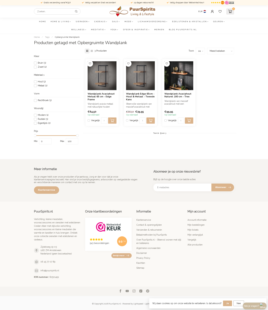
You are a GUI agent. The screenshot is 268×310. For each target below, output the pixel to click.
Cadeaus (100, 22)
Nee (239, 303)
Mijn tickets (193, 230)
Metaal (42, 86)
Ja (227, 303)
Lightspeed (138, 304)
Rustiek (43, 119)
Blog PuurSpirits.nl (183, 30)
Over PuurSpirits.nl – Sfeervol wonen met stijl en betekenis (158, 241)
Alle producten (195, 244)
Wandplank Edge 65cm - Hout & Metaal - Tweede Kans (140, 96)
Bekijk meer (119, 255)
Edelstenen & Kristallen (189, 22)
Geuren (218, 22)
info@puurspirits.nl (49, 270)
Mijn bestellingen (196, 225)
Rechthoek (45, 100)
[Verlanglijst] (220, 11)
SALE (115, 22)
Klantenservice (46, 190)
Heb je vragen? (251, 305)
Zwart (42, 67)
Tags (47, 37)
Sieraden (82, 22)
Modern (43, 115)
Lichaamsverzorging (152, 22)
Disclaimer (141, 253)
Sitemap (140, 268)
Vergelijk (95, 120)
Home (42, 22)
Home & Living (60, 22)
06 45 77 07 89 (47, 261)
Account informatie (197, 220)
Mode (128, 22)
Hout (42, 81)
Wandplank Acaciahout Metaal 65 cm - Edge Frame (101, 96)
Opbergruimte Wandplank (67, 37)
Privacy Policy (143, 258)
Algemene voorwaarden (148, 248)
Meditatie (97, 30)
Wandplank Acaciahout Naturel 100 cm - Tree (177, 95)
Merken (159, 30)
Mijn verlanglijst (195, 235)
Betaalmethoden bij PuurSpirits (151, 235)
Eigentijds (44, 123)
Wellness (78, 30)
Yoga (113, 30)
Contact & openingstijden (149, 225)
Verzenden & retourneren (149, 230)
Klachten (140, 263)
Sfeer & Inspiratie (135, 30)
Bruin (42, 63)
